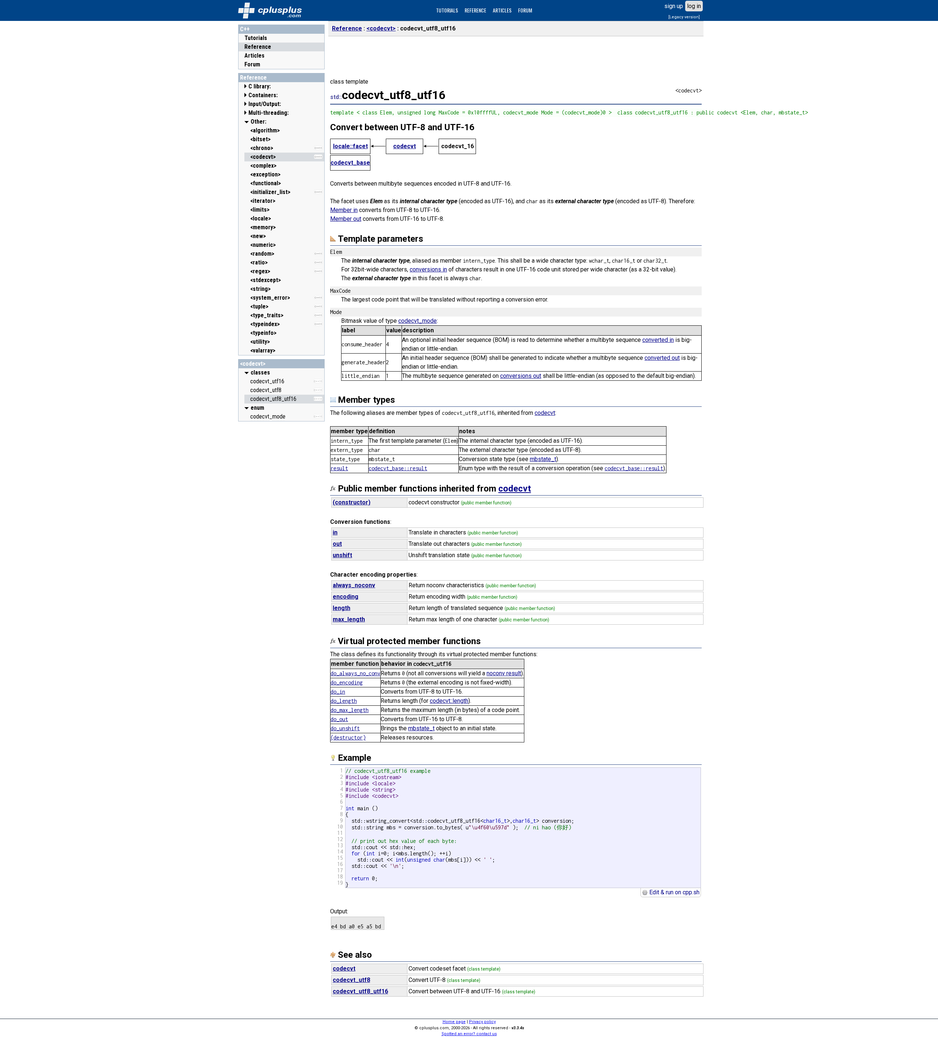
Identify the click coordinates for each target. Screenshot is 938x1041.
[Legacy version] (684, 17)
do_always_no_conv (355, 673)
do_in (337, 691)
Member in (344, 210)
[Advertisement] (281, 535)
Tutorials (255, 37)
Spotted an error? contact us (469, 1033)
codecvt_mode (417, 320)
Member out (345, 218)
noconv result (504, 673)
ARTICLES (502, 10)
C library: (259, 86)
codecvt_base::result (398, 468)
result (339, 468)
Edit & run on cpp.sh (673, 892)
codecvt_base (350, 162)
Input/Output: (264, 104)
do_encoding (346, 682)
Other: (258, 121)
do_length (343, 701)
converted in (658, 339)
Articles (254, 55)
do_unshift (345, 728)
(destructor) (348, 737)
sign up (673, 6)
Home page (454, 1021)
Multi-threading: (268, 112)
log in (694, 6)
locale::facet (350, 146)
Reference (257, 46)
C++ (245, 29)
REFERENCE (475, 10)
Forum (252, 64)
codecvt (404, 146)
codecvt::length (449, 700)
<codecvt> (253, 363)
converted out (662, 357)
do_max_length (349, 710)
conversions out (520, 375)
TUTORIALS (447, 10)
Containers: (263, 95)
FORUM (525, 10)
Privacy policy (482, 1021)
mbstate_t (543, 459)
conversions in (428, 269)
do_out (339, 719)
